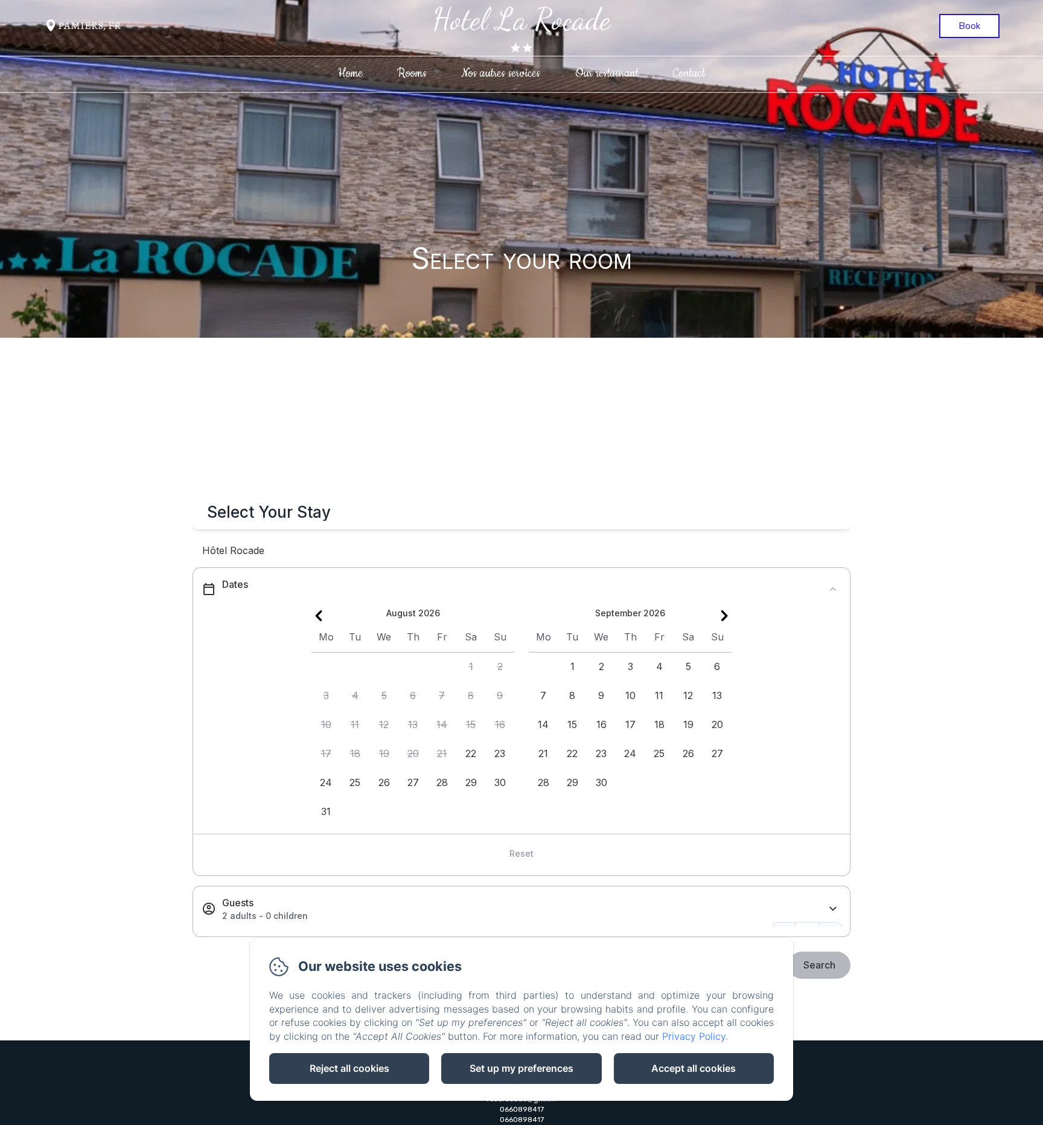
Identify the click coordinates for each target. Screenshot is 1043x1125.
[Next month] (724, 615)
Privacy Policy (694, 1036)
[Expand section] (833, 909)
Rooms (412, 73)
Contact (689, 73)
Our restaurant (607, 73)
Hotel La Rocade (521, 19)
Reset (521, 853)
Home (350, 73)
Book (969, 26)
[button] (470, 667)
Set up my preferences (521, 1068)
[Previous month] (318, 615)
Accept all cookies (693, 1068)
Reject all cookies (349, 1068)
